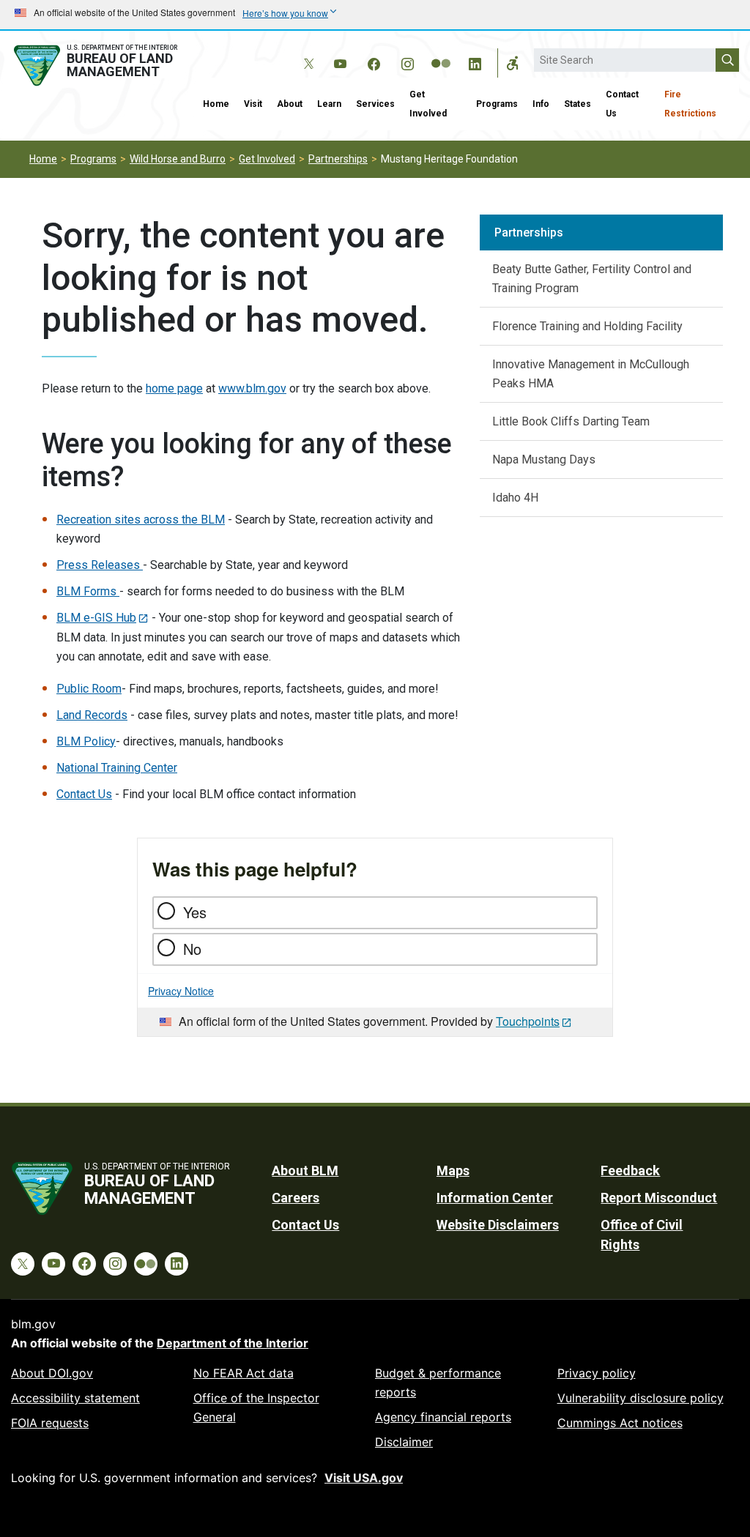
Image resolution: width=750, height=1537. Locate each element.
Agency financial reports (443, 1417)
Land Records (91, 715)
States (577, 104)
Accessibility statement (75, 1398)
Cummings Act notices (620, 1422)
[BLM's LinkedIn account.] (474, 61)
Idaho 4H (515, 498)
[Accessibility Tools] (512, 63)
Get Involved (428, 104)
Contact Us (622, 104)
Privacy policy (596, 1373)
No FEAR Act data (243, 1373)
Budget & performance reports (438, 1382)
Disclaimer (404, 1441)
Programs (497, 104)
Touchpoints (528, 1021)
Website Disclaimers (498, 1224)
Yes (195, 912)
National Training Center (116, 768)
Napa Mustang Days (543, 459)
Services (375, 104)
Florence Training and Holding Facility (587, 326)
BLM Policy (86, 741)
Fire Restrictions (690, 104)
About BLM (305, 1170)
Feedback (630, 1170)
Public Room (89, 689)
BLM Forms (87, 591)
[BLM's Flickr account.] (441, 52)
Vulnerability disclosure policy (640, 1398)
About (289, 104)
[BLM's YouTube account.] (340, 61)
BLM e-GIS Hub (96, 618)
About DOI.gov (52, 1373)
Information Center (495, 1197)
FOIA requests (50, 1422)
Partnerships (338, 159)
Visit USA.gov (363, 1477)
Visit (253, 104)
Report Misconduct (659, 1197)
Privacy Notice (181, 990)
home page (174, 388)
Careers (295, 1197)
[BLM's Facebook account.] (373, 61)
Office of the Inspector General (256, 1407)
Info (540, 104)
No (192, 948)
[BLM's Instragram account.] (407, 61)
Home (216, 104)
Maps (453, 1170)
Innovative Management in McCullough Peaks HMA (590, 373)
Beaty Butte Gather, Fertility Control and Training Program (591, 278)
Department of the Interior (232, 1343)
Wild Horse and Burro (178, 159)
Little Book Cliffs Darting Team (571, 421)
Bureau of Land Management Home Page (98, 65)
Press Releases (99, 565)
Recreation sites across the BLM (140, 519)
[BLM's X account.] (306, 52)
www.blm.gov (252, 388)
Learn (329, 104)
